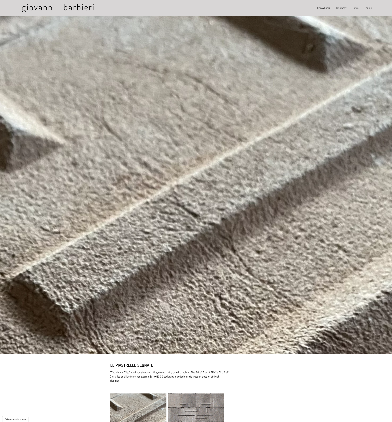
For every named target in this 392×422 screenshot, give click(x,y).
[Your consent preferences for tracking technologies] (15, 419)
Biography (341, 8)
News (355, 8)
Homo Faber (323, 8)
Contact (368, 8)
